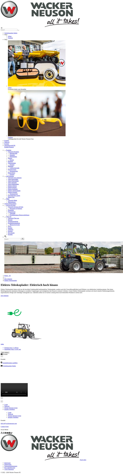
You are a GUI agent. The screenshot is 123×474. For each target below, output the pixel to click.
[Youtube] (8, 433)
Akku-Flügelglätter (13, 181)
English (6, 147)
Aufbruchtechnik (14, 168)
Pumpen (12, 174)
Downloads (11, 233)
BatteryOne (11, 197)
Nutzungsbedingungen (10, 466)
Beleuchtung (11, 173)
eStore (10, 36)
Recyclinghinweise (9, 468)
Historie (10, 220)
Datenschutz (7, 464)
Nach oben (83, 460)
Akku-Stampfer (12, 182)
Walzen (10, 158)
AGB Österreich (9, 469)
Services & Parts (10, 205)
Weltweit (6, 142)
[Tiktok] (11, 433)
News (9, 226)
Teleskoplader (12, 163)
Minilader (10, 166)
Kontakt (6, 140)
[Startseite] (40, 26)
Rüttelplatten (13, 156)
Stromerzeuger (12, 169)
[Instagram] (4, 433)
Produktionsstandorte (14, 223)
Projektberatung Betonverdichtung (19, 215)
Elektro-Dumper (12, 192)
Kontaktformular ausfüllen (10, 363)
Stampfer (12, 155)
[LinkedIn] (10, 433)
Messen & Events (15, 225)
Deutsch (11, 147)
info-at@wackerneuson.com (9, 423)
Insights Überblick (9, 409)
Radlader (10, 161)
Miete (7, 199)
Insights (10, 228)
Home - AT (7, 275)
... (4, 277)
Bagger (12, 160)
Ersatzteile (11, 210)
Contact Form (5, 426)
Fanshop (10, 38)
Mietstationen (12, 202)
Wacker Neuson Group (10, 408)
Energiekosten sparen (14, 195)
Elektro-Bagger (12, 187)
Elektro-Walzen (12, 186)
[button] (9, 145)
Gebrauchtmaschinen (10, 203)
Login (6, 404)
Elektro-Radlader (13, 189)
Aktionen (10, 229)
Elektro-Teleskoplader (14, 190)
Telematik (12, 213)
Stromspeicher (14, 171)
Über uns (8, 216)
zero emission (10, 176)
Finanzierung (11, 212)
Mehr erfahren (5, 352)
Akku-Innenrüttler (13, 179)
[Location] (2, 433)
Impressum (7, 463)
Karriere (6, 144)
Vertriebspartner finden (10, 33)
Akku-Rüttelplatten (13, 184)
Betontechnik (13, 153)
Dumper (12, 165)
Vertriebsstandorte (13, 221)
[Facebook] (6, 433)
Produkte (8, 150)
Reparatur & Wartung (16, 208)
